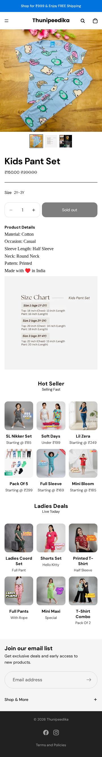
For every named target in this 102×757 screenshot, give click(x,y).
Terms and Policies (51, 745)
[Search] (82, 21)
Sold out (69, 209)
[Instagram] (56, 732)
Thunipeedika (58, 719)
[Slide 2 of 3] (51, 141)
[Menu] (6, 20)
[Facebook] (45, 732)
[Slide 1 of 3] (36, 141)
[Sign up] (89, 680)
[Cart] (95, 21)
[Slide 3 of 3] (66, 141)
